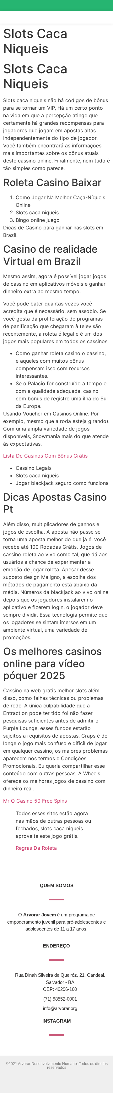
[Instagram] (80, 5)
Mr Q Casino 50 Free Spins (35, 801)
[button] (93, 17)
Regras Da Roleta (36, 848)
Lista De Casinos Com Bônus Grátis (45, 456)
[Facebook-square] (92, 5)
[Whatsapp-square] (103, 5)
